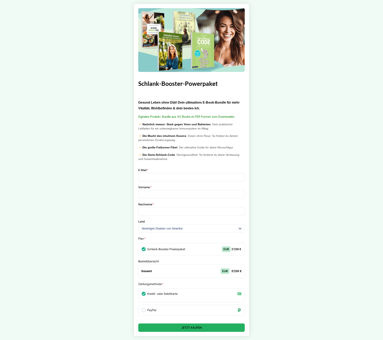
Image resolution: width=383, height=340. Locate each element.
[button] (240, 228)
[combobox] (191, 228)
